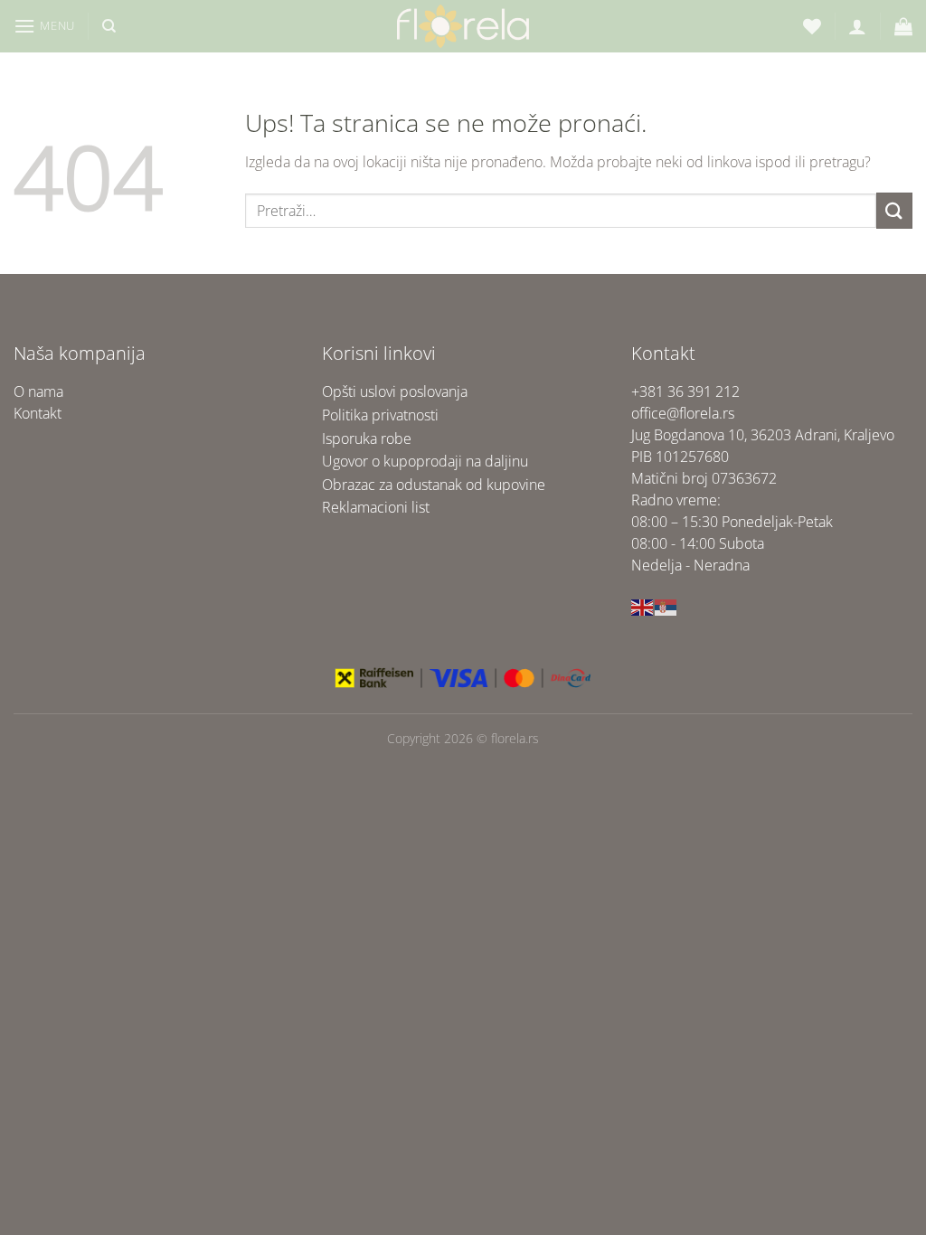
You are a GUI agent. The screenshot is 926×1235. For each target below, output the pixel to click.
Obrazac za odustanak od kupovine (433, 485)
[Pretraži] (109, 26)
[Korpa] (903, 26)
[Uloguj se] (857, 26)
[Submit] (894, 210)
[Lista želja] (812, 26)
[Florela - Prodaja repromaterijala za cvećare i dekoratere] (463, 26)
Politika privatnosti (380, 415)
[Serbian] (666, 606)
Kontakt (37, 413)
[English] (643, 606)
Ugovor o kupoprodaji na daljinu (425, 461)
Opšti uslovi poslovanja (395, 391)
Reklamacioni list (376, 507)
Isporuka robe (366, 438)
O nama (38, 391)
